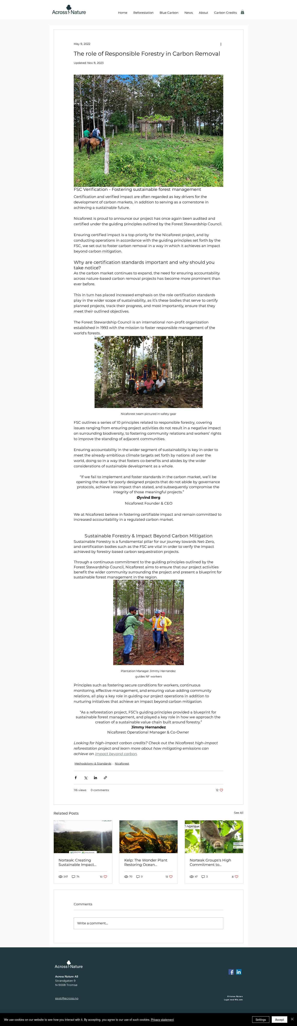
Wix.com (239, 999)
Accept (279, 1020)
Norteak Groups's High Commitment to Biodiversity (210, 862)
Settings (261, 1020)
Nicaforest (122, 763)
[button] (242, 12)
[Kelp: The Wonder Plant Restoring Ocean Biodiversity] (148, 836)
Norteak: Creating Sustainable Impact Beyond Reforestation (78, 862)
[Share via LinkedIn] (95, 778)
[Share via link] (105, 778)
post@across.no (66, 998)
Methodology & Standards (93, 763)
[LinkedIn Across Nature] (238, 972)
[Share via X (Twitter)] (85, 778)
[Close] (292, 1019)
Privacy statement (162, 1020)
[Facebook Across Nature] (231, 972)
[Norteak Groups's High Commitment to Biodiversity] (214, 836)
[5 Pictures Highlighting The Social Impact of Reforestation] (83, 836)
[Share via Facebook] (76, 778)
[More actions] (220, 44)
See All (238, 813)
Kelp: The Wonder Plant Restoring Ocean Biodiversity (145, 862)
